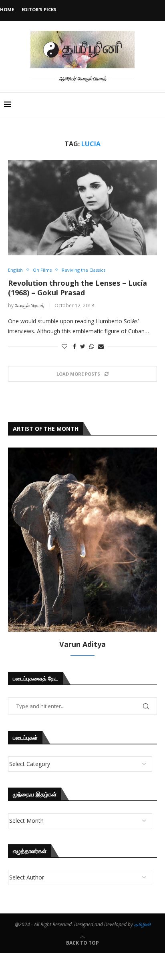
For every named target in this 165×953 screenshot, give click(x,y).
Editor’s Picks (39, 9)
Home (7, 9)
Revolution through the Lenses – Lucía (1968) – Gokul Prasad (77, 287)
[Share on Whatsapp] (91, 346)
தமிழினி (142, 924)
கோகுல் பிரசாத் (29, 305)
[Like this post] (64, 346)
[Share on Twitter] (82, 346)
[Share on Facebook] (74, 346)
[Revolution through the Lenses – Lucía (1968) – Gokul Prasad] (82, 207)
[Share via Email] (101, 346)
